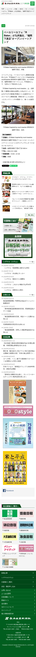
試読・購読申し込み (8, 586)
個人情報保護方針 (7, 613)
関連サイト (5, 600)
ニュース (9, 9)
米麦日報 (6, 530)
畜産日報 (23, 519)
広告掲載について (7, 597)
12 (26, 9)
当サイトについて (7, 607)
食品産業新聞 (8, 519)
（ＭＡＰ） (24, 627)
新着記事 (4, 573)
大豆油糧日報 (8, 542)
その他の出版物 (8, 567)
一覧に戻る (30, 215)
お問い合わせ (6, 590)
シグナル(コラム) (7, 577)
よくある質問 (6, 593)
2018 (21, 9)
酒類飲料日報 (24, 530)
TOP (2, 9)
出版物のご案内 (6, 582)
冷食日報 (23, 542)
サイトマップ (6, 610)
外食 (15, 9)
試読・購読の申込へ (11, 230)
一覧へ (33, 262)
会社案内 (4, 603)
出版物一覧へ (9, 225)
